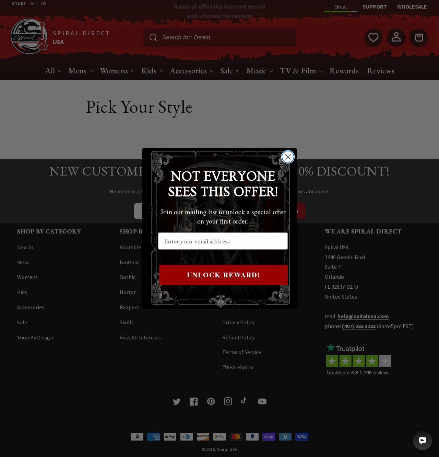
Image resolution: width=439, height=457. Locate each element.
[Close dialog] (288, 157)
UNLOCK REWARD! (223, 275)
